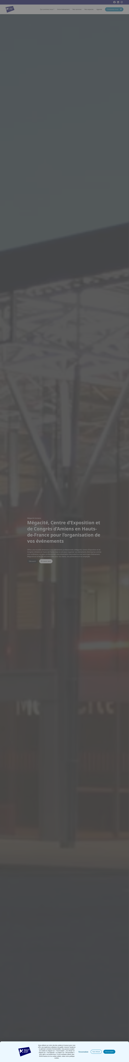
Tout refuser (96, 1052)
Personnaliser (83, 1052)
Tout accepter (109, 1052)
